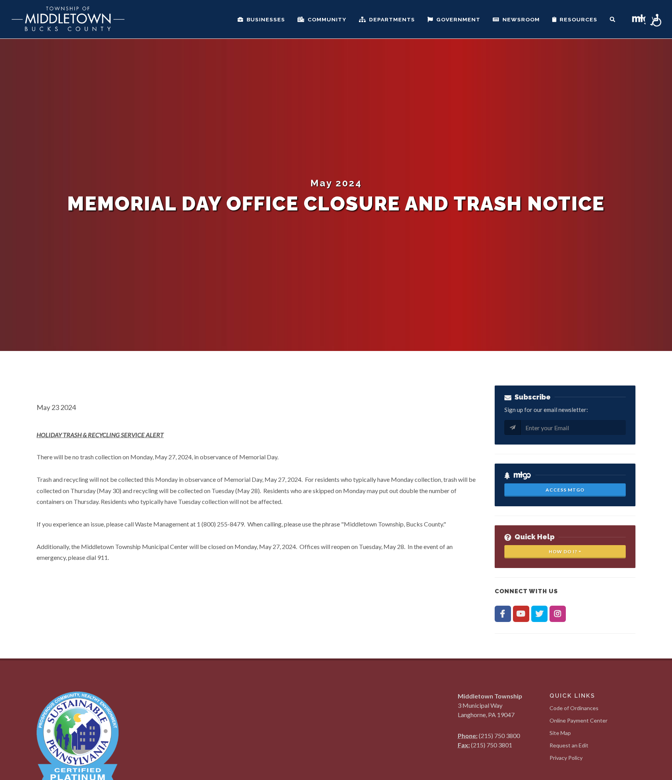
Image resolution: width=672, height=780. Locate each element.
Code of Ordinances (574, 708)
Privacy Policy (566, 757)
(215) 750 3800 (499, 735)
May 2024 (336, 183)
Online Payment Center (578, 720)
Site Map (560, 733)
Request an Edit (569, 745)
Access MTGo (565, 490)
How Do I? (563, 551)
